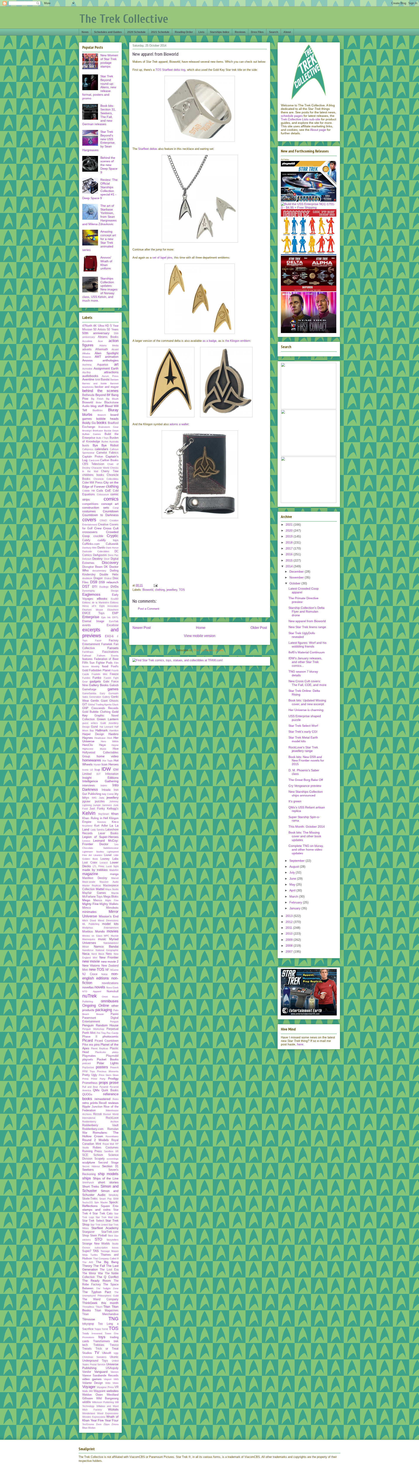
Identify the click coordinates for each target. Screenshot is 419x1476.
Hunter (97, 764)
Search (273, 32)
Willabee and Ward (107, 1406)
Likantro (98, 855)
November (297, 577)
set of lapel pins (162, 257)
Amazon (86, 357)
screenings (112, 1158)
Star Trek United (99, 1224)
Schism (98, 1155)
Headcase (99, 738)
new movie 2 (110, 961)
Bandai (105, 379)
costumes (89, 511)
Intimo (104, 785)
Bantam (114, 379)
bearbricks (88, 387)
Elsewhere (112, 609)
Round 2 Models (95, 1140)
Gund (94, 726)
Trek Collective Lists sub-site (300, 119)
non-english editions (100, 976)
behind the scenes (100, 391)
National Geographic (107, 950)
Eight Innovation (108, 606)
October (295, 583)
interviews (88, 785)
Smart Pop (105, 1198)
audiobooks (90, 376)
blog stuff (97, 406)
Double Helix (109, 574)
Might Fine (111, 900)
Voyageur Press (105, 1387)
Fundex (86, 678)
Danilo (101, 547)
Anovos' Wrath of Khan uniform (106, 263)
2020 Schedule (136, 32)
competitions (90, 504)
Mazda (114, 893)
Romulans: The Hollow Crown (100, 1134)
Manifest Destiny (94, 878)
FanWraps (87, 652)
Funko (97, 677)
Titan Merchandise (100, 1314)
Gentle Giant (99, 700)
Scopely (99, 1158)
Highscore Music (94, 748)
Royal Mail (108, 1144)
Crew (97, 528)
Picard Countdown (106, 1040)
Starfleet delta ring (170, 69)
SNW (115, 1198)
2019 (290, 536)
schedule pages (292, 115)
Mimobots (112, 907)
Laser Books (108, 833)
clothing (160, 589)
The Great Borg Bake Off (305, 780)
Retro (115, 1099)
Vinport (107, 1379)
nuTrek (89, 996)
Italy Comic (108, 794)
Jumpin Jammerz (102, 805)
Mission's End (109, 916)
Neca (85, 953)
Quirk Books (109, 1090)
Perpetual (112, 1029)
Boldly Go (89, 423)
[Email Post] (155, 585)
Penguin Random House (100, 1025)
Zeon (98, 1424)
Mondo (100, 931)
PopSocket (88, 1067)
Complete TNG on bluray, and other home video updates (306, 849)
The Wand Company (100, 1299)
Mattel (100, 889)
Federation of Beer (106, 659)
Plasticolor (100, 1052)
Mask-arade (88, 881)
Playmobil (112, 1055)
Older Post (259, 628)
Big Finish (97, 398)
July (292, 872)
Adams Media (108, 345)
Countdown (110, 511)
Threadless (88, 1306)
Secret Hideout (91, 1166)
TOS (182, 589)
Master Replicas (91, 885)
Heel (109, 738)
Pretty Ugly (89, 1075)
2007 (290, 951)
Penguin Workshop (93, 1029)
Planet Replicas (99, 1048)
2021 (290, 524)
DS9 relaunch (108, 582)
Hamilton (113, 730)
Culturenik (112, 544)
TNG (113, 1318)
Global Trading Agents (100, 704)
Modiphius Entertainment (100, 927)
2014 (290, 566)
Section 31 (110, 1166)
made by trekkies (95, 870)
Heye (102, 745)
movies (112, 931)
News (85, 32)
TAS (96, 1251)
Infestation (111, 773)
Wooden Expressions (93, 1417)
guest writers (90, 723)
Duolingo (103, 586)
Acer (100, 341)
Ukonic (114, 1357)
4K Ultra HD (101, 325)
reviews (113, 1103)
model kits (110, 923)
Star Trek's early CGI (302, 731)
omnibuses (109, 1001)
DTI (94, 586)
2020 (290, 530)
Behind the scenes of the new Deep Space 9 (108, 165)
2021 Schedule (160, 32)
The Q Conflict (107, 1277)
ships (86, 1178)
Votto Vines (111, 1383)
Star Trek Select (93, 1220)
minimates (89, 911)
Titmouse (88, 1319)
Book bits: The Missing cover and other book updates (304, 836)
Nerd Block (97, 954)
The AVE (87, 1262)
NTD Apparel (91, 991)
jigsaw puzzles (93, 801)
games (113, 689)
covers (89, 519)
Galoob (114, 685)
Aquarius (102, 364)
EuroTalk (113, 621)
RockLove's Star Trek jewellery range (303, 749)
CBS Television (93, 464)
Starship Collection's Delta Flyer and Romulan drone (306, 611)
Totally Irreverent (92, 1333)
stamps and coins (96, 1209)
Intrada (106, 789)
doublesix (87, 578)
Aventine (88, 379)
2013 (290, 916)
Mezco (97, 900)
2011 (289, 927)
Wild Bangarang (107, 1398)
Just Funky (97, 808)
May (292, 884)
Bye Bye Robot (105, 445)
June (293, 878)
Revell (103, 1103)
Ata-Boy (86, 372)
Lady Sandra (98, 829)
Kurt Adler (101, 825)
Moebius (87, 931)
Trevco (114, 1345)
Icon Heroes (109, 764)
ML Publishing (90, 924)
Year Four (112, 1420)
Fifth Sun (88, 662)
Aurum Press (110, 376)
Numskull (112, 991)
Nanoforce (87, 950)
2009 (290, 939)
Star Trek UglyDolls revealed (301, 635)
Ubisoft (106, 1353)
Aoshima (86, 364)
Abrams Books (108, 336)
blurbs (87, 415)
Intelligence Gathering (100, 781)
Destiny (97, 558)
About (287, 32)
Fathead (86, 655)
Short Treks (90, 1186)
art (116, 364)
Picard (87, 1040)
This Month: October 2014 (306, 826)
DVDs (114, 586)
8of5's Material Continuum (306, 652)
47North (87, 325)
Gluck (115, 704)
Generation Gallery (99, 697)
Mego (86, 900)
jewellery (172, 589)
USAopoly (112, 1368)
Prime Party (98, 1078)
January (295, 908)
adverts (87, 349)
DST (85, 586)
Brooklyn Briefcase (92, 430)
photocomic (110, 1036)
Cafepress (87, 449)
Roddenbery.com (92, 1129)
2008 (290, 945)
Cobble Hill (88, 490)
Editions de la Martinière (95, 602)
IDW (106, 769)
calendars (101, 449)
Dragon (98, 578)
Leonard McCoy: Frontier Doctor (100, 842)
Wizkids (113, 1409)
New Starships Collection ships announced (305, 793)
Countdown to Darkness (100, 515)
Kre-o (115, 821)
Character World (100, 467)
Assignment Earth (106, 368)
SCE (85, 1155)
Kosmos (101, 822)
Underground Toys (95, 1360)
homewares (91, 760)
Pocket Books (108, 1059)
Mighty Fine (90, 904)
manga (114, 874)
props (103, 1083)
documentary (99, 570)
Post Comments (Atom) (208, 650)
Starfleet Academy (104, 1228)
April (292, 890)
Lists (201, 32)
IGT (98, 774)
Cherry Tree (109, 471)
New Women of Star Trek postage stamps (109, 61)
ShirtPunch (88, 1182)
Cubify (86, 540)
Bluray (113, 410)
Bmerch (102, 415)
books (101, 423)
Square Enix (110, 1206)
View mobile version (199, 636)
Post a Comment (148, 608)
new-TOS (96, 969)
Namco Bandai (106, 946)
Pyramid (104, 1087)
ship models (108, 1174)
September (297, 860)
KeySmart (103, 814)
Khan (114, 813)
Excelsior (112, 625)
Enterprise (90, 617)
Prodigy (113, 1078)
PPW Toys (88, 1071)
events (86, 625)
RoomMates (112, 1136)
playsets (87, 1059)
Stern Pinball (98, 1235)
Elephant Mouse (92, 609)
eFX (94, 606)
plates (115, 1052)
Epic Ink (106, 617)
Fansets (112, 648)
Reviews (240, 32)
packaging (103, 1010)
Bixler (99, 402)
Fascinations (110, 651)
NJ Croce (89, 974)
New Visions (91, 965)
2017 (290, 548)
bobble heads (107, 418)
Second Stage (108, 1162)
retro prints (90, 1103)
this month (110, 1303)
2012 (290, 922)
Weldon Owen (92, 1394)
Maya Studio (111, 889)
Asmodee (87, 368)
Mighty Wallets (109, 904)
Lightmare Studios (93, 851)
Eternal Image (93, 621)
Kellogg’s (112, 808)
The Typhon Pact (96, 1292)
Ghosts (113, 700)
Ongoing (89, 1005)
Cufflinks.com (91, 544)
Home (200, 628)
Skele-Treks (90, 1198)
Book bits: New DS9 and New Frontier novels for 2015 (306, 760)
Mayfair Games (94, 892)
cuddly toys (108, 540)
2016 (290, 554)
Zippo (107, 1424)
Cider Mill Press (92, 482)
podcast (86, 1063)
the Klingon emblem (237, 340)
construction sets (95, 507)
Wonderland (88, 1413)
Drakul (107, 578)
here (300, 1044)
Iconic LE (87, 769)
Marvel (114, 878)
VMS (115, 1379)
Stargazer (88, 1231)
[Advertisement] (232, 550)
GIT (84, 704)
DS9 (93, 582)
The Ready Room (96, 1280)
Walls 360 (87, 1391)
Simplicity (113, 1195)
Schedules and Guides (108, 32)
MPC (106, 935)
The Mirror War (92, 1273)
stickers (86, 1239)
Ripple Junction (92, 1106)
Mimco (86, 907)
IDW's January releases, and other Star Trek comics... (305, 661)
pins (97, 1044)
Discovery (110, 563)
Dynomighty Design (100, 590)
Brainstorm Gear (108, 427)
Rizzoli (97, 1114)
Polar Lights (108, 1063)
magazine (90, 874)
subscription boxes (107, 1247)
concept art (110, 504)
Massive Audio (109, 881)
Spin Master (101, 1202)
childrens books (93, 474)
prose (113, 1083)
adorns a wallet (179, 424)
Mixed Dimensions (108, 920)
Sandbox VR (111, 1151)
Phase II (89, 1036)
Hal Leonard (106, 726)
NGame (114, 969)
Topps (97, 1329)
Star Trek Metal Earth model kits (303, 739)
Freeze (114, 674)
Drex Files (257, 32)
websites (112, 1391)
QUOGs (87, 1094)
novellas (88, 987)
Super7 (86, 1251)
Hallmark (101, 730)
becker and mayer (106, 386)
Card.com (94, 460)
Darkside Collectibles (95, 551)
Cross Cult (110, 528)
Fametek (106, 644)
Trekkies (98, 1345)
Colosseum (103, 494)
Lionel (108, 855)
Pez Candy (112, 1033)
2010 (290, 933)
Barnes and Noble (94, 383)
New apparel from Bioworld (307, 621)
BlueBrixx (98, 410)
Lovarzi (104, 862)
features (87, 659)
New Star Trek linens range (307, 627)
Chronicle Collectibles (106, 479)
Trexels (87, 1348)
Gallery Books (98, 685)
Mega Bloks (110, 896)
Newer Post (141, 628)
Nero (109, 953)
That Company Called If (105, 1258)
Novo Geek (112, 987)
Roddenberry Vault (100, 1125)
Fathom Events (108, 655)
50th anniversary (95, 333)
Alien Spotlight (106, 353)
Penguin (114, 1021)
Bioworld (148, 589)
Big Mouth (112, 398)
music (102, 939)
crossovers (89, 532)
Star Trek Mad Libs (107, 1217)
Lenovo (86, 840)
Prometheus (90, 1082)
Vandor (86, 1371)
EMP (115, 613)
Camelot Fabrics (107, 452)
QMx (96, 1090)
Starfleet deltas (147, 148)
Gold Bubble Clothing (96, 711)
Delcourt (86, 559)
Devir (107, 559)
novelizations (110, 983)
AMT (98, 356)
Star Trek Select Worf (303, 725)
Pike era (87, 1044)
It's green (294, 801)
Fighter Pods (104, 662)
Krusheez (87, 825)
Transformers (101, 1341)
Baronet (114, 383)
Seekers (88, 1169)
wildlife (86, 1402)
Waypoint (99, 1391)
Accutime (87, 341)
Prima (85, 1078)
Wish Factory (92, 1409)
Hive (115, 748)
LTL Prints (99, 866)
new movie (91, 961)
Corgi (115, 507)
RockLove (112, 1117)
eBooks (102, 598)
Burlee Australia (109, 441)
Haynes (87, 737)
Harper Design (93, 734)
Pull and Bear (90, 1087)
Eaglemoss (91, 594)
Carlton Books (109, 460)
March (294, 896)
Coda (99, 490)
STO (98, 1239)
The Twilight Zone (107, 1288)
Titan (106, 1306)
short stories (108, 1182)
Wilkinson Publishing (103, 1402)
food (105, 666)
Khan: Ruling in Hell (95, 818)
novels (99, 987)
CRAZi (103, 520)
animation (111, 356)
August (294, 866)
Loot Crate (89, 862)
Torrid (105, 1329)
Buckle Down (111, 430)
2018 (290, 542)
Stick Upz (113, 1235)
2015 (290, 560)
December (297, 571)
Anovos (87, 360)
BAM (97, 379)
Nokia (104, 974)
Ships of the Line (105, 1178)
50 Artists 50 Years (105, 329)
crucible (98, 536)
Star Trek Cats (102, 1213)
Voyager (89, 1387)
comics (111, 499)
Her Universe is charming (305, 710)
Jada (101, 797)
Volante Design (92, 1383)
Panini (114, 1014)
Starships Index (219, 32)
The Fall (99, 1265)
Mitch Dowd (89, 920)
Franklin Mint (99, 674)
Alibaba (86, 353)
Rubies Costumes (105, 1147)
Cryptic (112, 536)
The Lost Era (109, 1269)
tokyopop (88, 1323)
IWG (94, 797)
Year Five (97, 1420)
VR (116, 1387)
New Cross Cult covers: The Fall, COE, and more (307, 683)
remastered (102, 1099)
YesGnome (88, 1424)
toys (101, 1337)
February (296, 902)
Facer (98, 640)
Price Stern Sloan (109, 1075)
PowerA (114, 1067)
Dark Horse (112, 547)
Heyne (115, 745)
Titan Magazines (107, 1310)
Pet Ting (101, 1033)
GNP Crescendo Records (100, 708)
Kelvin (88, 813)
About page (318, 129)
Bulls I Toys (102, 438)
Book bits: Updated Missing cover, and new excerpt (307, 702)
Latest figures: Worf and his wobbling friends (307, 644)
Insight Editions (100, 777)
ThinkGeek (89, 1303)
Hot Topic (107, 760)
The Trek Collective (123, 19)
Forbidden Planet (99, 670)
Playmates (89, 1055)
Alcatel (115, 349)
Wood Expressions (108, 1413)
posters (102, 1067)
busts (85, 445)
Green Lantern (107, 719)
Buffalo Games (91, 434)
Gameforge (89, 689)
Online (103, 1005)
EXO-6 (109, 636)
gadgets (95, 681)
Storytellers (112, 1239)
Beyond (100, 395)
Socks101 (87, 1202)
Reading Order (184, 32)
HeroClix (87, 745)
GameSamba (89, 693)
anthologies (110, 360)
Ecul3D (114, 598)
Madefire (113, 870)
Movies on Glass (92, 935)
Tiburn (99, 1306)
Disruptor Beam (92, 566)
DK (106, 566)
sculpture (88, 1162)
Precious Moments (107, 1071)
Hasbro (113, 734)
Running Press (92, 1151)
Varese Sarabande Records (100, 1375)
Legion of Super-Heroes (100, 837)
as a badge (209, 340)
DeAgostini (100, 555)
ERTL (115, 617)
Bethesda (88, 395)
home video (108, 756)
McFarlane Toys (92, 896)
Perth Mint (89, 1032)
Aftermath (101, 349)
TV (96, 1353)
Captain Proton (92, 456)
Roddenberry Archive (100, 1121)
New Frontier (108, 957)
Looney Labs (109, 858)
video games (91, 1379)
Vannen (114, 1372)
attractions (111, 372)
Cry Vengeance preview (304, 785)
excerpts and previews (100, 632)
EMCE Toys (93, 613)
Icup (97, 769)
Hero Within (109, 741)
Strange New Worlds (96, 1243)
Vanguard (101, 1371)
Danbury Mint (89, 547)
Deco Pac (113, 555)
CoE (108, 490)
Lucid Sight (112, 866)
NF (107, 969)
